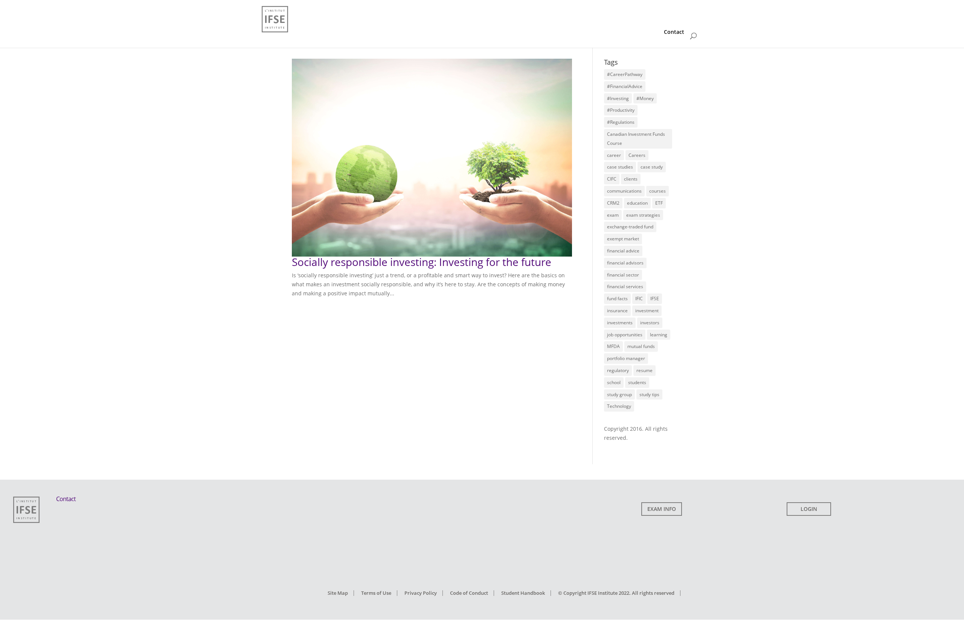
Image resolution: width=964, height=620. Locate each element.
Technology (619, 406)
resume (644, 370)
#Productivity (621, 110)
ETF (659, 203)
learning (658, 334)
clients (631, 179)
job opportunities (624, 334)
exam (613, 215)
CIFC (611, 179)
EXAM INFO (661, 508)
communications (624, 191)
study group (619, 394)
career (614, 155)
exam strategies (643, 215)
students (637, 382)
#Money (645, 98)
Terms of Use (376, 593)
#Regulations (621, 122)
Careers (636, 155)
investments (620, 322)
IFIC (639, 298)
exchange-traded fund (630, 226)
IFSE (654, 298)
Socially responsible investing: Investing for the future (421, 262)
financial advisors (625, 263)
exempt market (623, 239)
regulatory (618, 370)
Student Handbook (523, 593)
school (614, 382)
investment (647, 310)
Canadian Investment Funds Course (636, 138)
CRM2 (613, 203)
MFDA (613, 346)
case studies (620, 167)
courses (657, 191)
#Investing (618, 98)
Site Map (338, 593)
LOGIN (809, 508)
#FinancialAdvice (624, 86)
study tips (649, 394)
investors (649, 322)
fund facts (617, 298)
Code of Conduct (469, 593)
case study (652, 167)
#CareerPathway (624, 74)
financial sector (623, 275)
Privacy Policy (420, 593)
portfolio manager (626, 358)
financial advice (623, 251)
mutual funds (641, 346)
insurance (617, 310)
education (637, 203)
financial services (625, 286)
